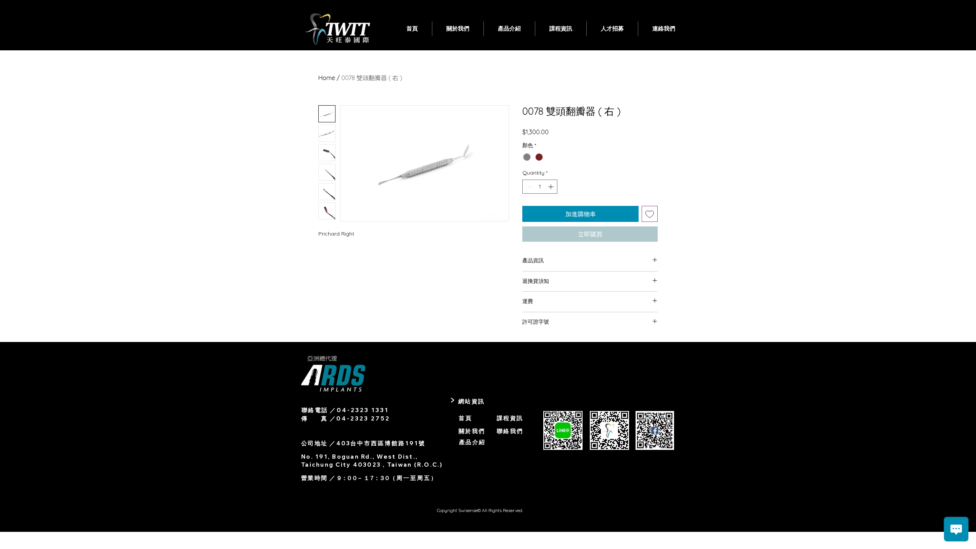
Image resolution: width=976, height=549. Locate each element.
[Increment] (551, 186)
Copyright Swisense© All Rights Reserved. (480, 510)
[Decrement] (528, 186)
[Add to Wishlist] (650, 214)
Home (326, 78)
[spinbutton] (540, 186)
